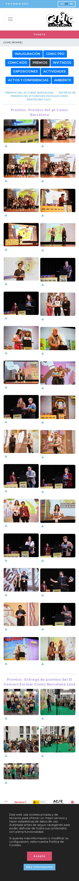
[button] (27, 54)
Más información (39, 866)
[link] (29, 92)
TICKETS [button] (39, 34)
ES (66, 4)
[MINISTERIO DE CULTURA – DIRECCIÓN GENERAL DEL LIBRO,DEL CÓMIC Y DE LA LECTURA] (20, 802)
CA (62, 4)
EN (71, 4)
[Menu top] (10, 19)
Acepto (39, 856)
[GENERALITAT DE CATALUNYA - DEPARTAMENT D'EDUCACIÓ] (58, 802)
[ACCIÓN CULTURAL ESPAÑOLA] (39, 803)
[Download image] (6, 145)
